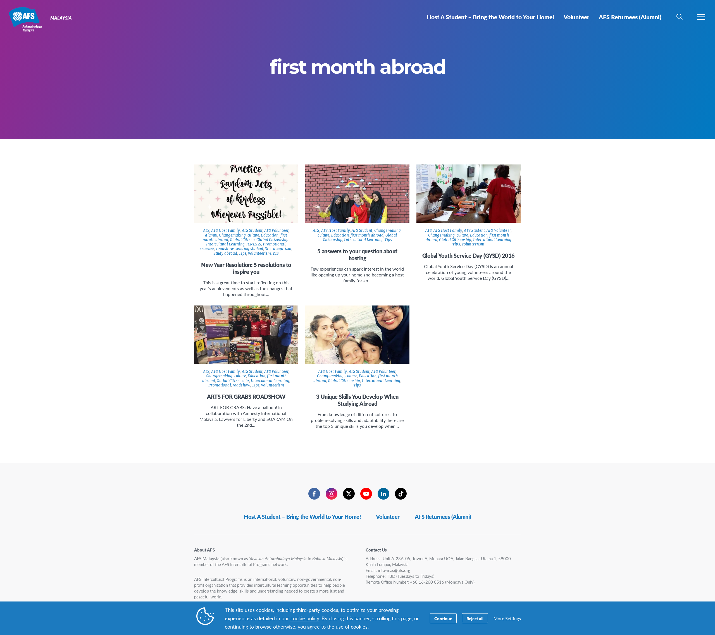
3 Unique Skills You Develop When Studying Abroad (357, 400)
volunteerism (259, 253)
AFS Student (252, 230)
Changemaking (232, 235)
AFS (206, 230)
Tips (242, 253)
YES (276, 253)
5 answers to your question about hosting (357, 254)
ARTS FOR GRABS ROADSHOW (246, 396)
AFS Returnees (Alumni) (443, 517)
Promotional (274, 244)
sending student (249, 248)
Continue (443, 618)
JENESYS (253, 244)
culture (253, 235)
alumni (211, 235)
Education (269, 235)
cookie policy (304, 618)
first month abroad (367, 235)
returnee (207, 248)
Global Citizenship (272, 239)
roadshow (225, 248)
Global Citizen (242, 239)
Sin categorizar (278, 248)
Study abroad (225, 253)
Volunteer (388, 517)
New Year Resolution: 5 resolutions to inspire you (246, 268)
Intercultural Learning (225, 244)
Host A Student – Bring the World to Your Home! (302, 517)
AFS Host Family (225, 230)
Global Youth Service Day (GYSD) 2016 (468, 255)
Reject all (474, 618)
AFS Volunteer (276, 230)
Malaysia (24, 19)
